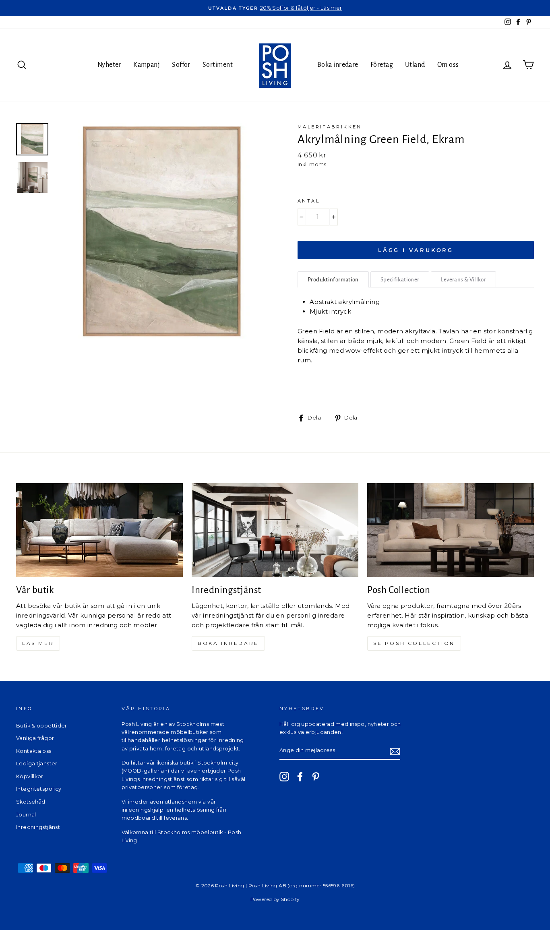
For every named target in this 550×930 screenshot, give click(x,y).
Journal (26, 815)
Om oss (448, 64)
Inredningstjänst (38, 827)
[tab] (333, 279)
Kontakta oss (34, 751)
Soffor (181, 64)
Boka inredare (337, 64)
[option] (275, 8)
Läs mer (38, 643)
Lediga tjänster (37, 764)
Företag (381, 64)
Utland (415, 64)
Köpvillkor (29, 776)
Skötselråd (30, 802)
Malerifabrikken (330, 127)
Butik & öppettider (41, 726)
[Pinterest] (315, 776)
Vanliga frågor (35, 738)
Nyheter (109, 64)
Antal (309, 201)
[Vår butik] (99, 530)
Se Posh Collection (414, 643)
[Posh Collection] (450, 530)
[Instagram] (284, 776)
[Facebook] (300, 776)
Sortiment (218, 64)
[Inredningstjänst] (275, 530)
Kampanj (146, 64)
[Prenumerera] (395, 751)
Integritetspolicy (38, 789)
